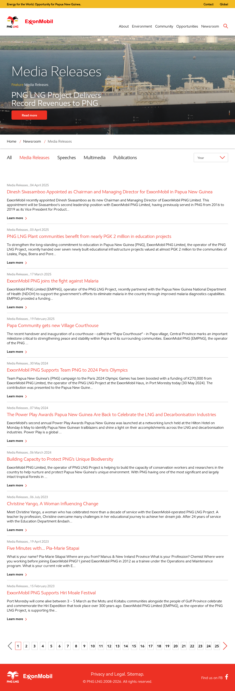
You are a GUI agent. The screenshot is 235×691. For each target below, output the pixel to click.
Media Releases (35, 157)
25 (217, 646)
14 (126, 646)
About (124, 26)
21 (184, 646)
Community (164, 26)
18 (159, 646)
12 (109, 646)
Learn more (15, 218)
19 (167, 646)
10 (93, 646)
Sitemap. (135, 674)
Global (224, 4)
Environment (142, 26)
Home (11, 141)
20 (175, 646)
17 (150, 646)
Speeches (66, 157)
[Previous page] (10, 646)
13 (117, 646)
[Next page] (225, 646)
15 (134, 646)
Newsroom (210, 26)
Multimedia (95, 157)
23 (200, 646)
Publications (125, 157)
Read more (29, 115)
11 (101, 646)
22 (192, 646)
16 (142, 646)
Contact (208, 4)
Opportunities (187, 26)
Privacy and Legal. (108, 674)
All (9, 157)
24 (209, 646)
